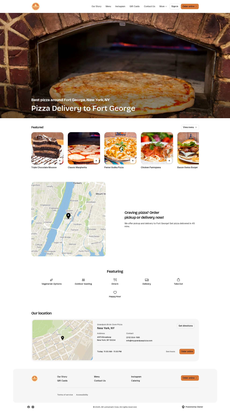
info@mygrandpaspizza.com (139, 340)
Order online (187, 351)
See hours (170, 351)
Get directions (186, 325)
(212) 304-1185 (133, 337)
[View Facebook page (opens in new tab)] (28, 407)
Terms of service (65, 395)
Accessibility (82, 395)
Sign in (174, 6)
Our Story (96, 6)
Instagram (120, 6)
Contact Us (149, 6)
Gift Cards (135, 6)
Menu (108, 6)
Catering (135, 380)
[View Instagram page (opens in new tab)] (33, 407)
